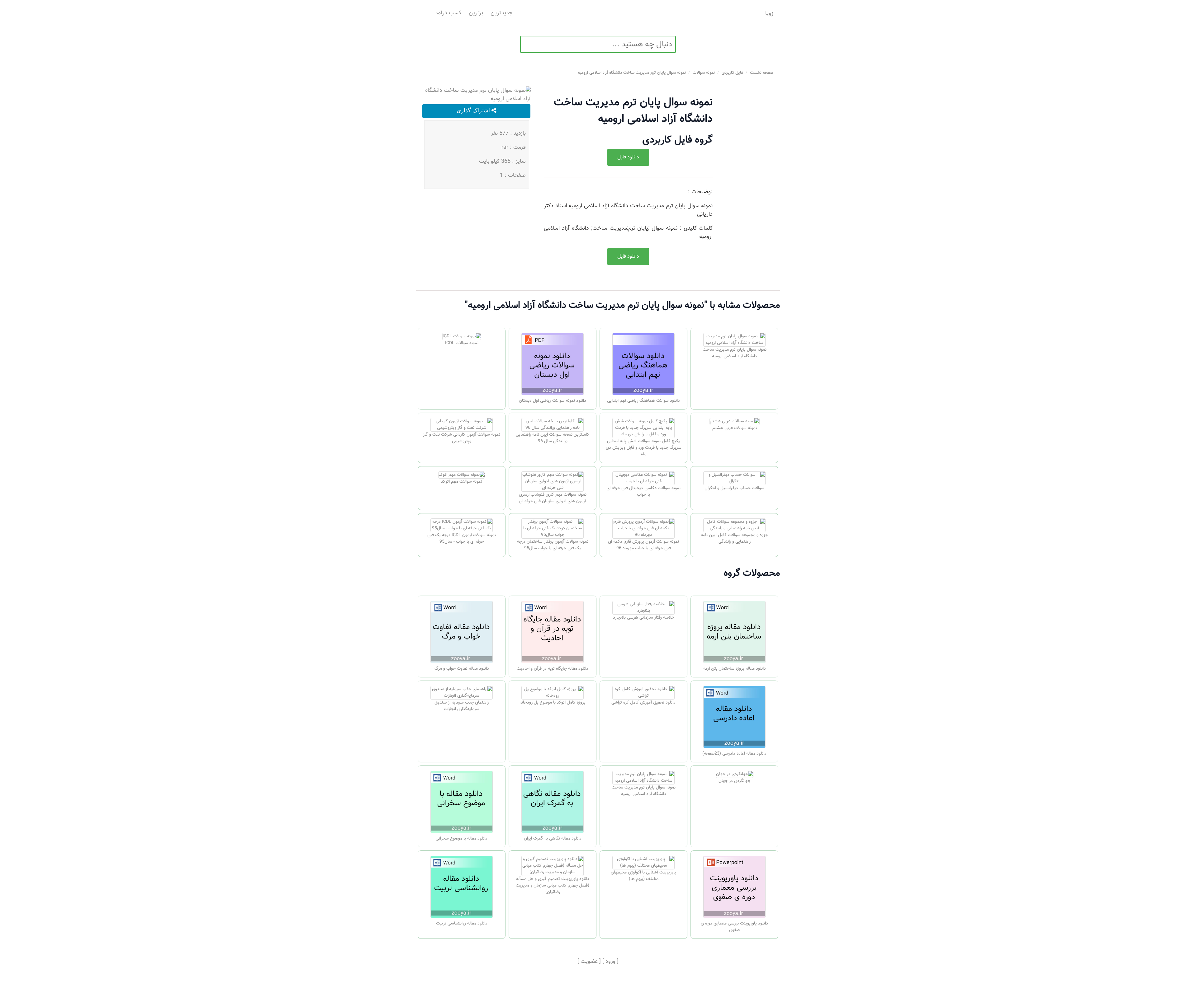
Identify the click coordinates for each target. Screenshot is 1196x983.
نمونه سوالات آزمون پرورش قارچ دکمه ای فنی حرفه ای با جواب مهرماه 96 (643, 545)
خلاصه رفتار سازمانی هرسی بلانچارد (643, 617)
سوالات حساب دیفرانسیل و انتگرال (734, 488)
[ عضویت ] (589, 961)
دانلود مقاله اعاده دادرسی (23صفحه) (734, 753)
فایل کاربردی (732, 72)
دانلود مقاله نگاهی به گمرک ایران (552, 838)
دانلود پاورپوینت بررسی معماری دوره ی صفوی (734, 927)
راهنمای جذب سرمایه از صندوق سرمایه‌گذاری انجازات (461, 706)
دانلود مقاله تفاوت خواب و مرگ (461, 668)
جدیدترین (502, 13)
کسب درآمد (448, 13)
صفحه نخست (761, 72)
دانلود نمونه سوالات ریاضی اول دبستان (552, 400)
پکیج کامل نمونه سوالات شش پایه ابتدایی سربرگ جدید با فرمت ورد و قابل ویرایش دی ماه (643, 448)
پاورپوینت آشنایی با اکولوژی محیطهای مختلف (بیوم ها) (643, 875)
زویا (769, 13)
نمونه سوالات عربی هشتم (734, 428)
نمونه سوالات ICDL (461, 343)
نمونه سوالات (704, 72)
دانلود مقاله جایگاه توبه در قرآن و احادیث (552, 668)
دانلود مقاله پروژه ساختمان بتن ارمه (734, 668)
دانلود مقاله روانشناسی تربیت (461, 923)
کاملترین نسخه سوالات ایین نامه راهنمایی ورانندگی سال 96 (552, 438)
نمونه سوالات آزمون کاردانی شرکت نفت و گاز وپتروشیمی (461, 438)
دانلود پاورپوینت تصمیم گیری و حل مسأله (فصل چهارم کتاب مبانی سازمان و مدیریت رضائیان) (552, 886)
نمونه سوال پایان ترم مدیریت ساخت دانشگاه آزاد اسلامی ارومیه (632, 72)
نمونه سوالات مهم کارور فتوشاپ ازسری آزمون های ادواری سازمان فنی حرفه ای (552, 498)
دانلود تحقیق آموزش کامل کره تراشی (643, 702)
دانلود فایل (628, 157)
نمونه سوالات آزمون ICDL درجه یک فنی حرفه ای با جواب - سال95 (461, 538)
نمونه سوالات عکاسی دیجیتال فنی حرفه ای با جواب (643, 491)
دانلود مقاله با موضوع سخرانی (461, 838)
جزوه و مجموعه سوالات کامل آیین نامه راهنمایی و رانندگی (734, 538)
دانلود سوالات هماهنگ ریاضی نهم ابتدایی (643, 400)
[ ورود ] (610, 961)
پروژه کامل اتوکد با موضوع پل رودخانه (553, 702)
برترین (476, 13)
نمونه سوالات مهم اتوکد (461, 481)
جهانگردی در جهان (735, 781)
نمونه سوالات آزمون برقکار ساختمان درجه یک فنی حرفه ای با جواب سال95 (552, 545)
